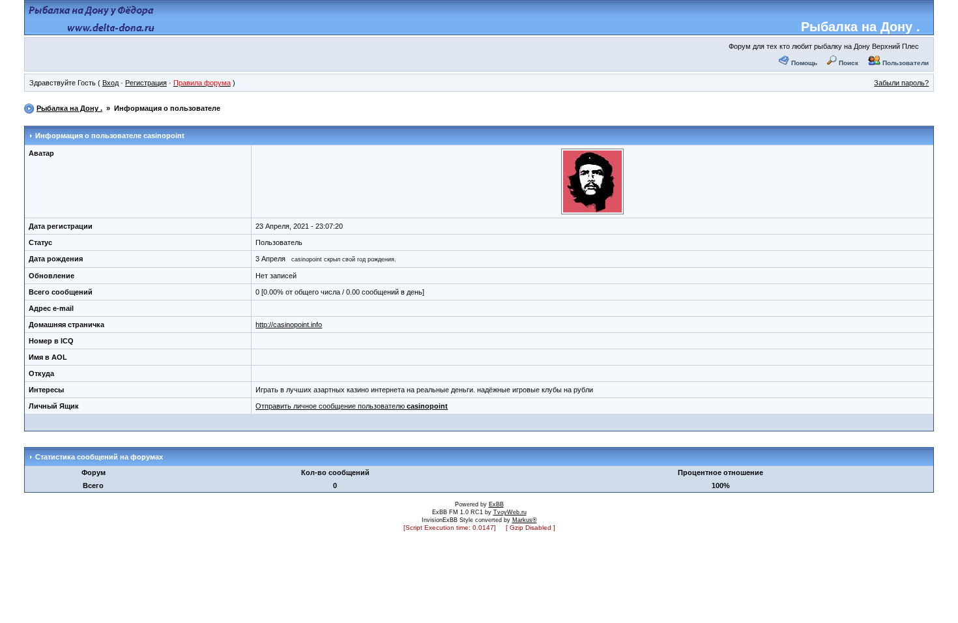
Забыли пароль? (901, 83)
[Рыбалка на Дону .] (92, 30)
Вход (110, 83)
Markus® (524, 520)
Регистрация (146, 83)
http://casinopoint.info (288, 324)
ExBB (496, 504)
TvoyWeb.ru (510, 512)
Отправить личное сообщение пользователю (351, 406)
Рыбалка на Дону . (860, 27)
